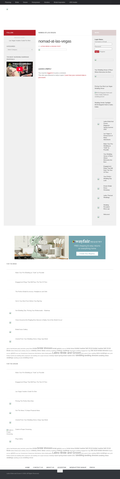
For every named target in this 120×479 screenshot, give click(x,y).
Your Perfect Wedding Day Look (108, 178)
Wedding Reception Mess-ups (107, 207)
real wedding (33, 355)
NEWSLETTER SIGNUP (78, 467)
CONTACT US (38, 467)
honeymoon (24, 353)
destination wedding (75, 350)
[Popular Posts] (108, 116)
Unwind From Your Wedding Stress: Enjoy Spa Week (31, 339)
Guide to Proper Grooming (23, 429)
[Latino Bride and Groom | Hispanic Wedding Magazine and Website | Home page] (60, 17)
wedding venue (28, 358)
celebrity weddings (62, 350)
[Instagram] (32, 33)
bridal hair (64, 348)
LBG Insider (73, 2)
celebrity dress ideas (38, 350)
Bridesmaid (18, 350)
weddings (10, 358)
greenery (9, 353)
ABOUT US (50, 467)
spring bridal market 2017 (67, 355)
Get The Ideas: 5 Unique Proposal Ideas (27, 410)
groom (13, 353)
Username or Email (101, 41)
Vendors (47, 2)
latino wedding (92, 353)
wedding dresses (91, 355)
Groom (25, 2)
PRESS (92, 467)
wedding (80, 355)
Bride (17, 2)
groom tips (18, 353)
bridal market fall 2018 (102, 348)
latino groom (84, 353)
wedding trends (18, 358)
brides (12, 350)
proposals (27, 355)
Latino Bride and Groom (66, 352)
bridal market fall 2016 (84, 348)
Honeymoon (36, 2)
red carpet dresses (43, 355)
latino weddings (101, 353)
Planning (8, 2)
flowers (110, 350)
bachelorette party (15, 348)
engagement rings (86, 350)
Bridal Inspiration (59, 2)
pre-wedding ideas (19, 355)
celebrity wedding (51, 350)
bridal (35, 348)
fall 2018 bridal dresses (99, 350)
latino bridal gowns (47, 353)
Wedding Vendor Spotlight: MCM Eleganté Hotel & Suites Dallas (104, 105)
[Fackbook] (20, 33)
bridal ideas (70, 348)
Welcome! (107, 214)
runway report (53, 355)
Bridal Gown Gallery (21, 329)
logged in (50, 73)
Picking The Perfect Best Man (24, 401)
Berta (31, 348)
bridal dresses (44, 348)
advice (8, 348)
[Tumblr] (26, 33)
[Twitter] (23, 33)
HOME (27, 467)
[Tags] (95, 268)
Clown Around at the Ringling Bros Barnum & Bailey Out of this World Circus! (38, 320)
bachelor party (25, 348)
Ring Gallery (19, 439)
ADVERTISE (61, 467)
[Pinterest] (29, 33)
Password (98, 46)
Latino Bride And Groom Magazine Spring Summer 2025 (108, 125)
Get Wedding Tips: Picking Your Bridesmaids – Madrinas (32, 310)
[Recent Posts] (99, 116)
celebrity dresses (25, 350)
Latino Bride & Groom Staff (50, 46)
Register (102, 51)
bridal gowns (57, 348)
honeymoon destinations (34, 353)
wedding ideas (104, 355)
